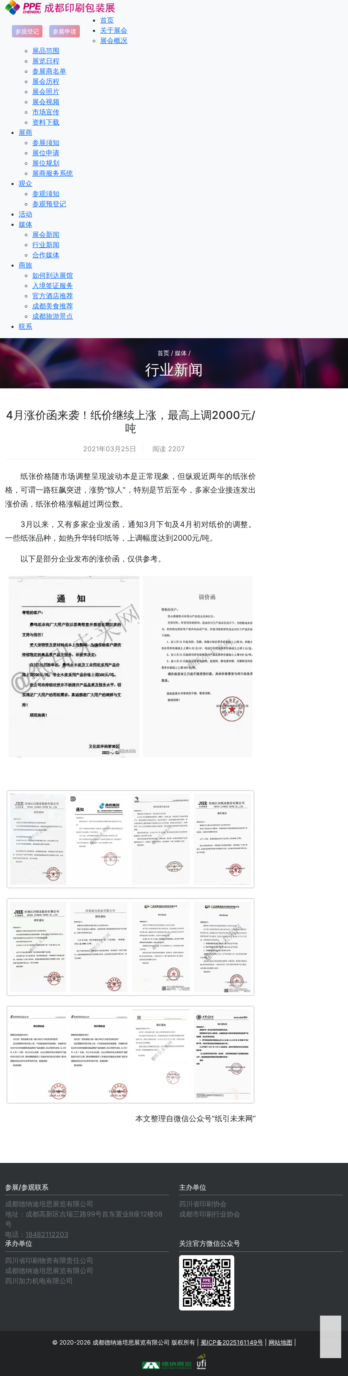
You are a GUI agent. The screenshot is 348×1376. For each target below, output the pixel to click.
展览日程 (45, 61)
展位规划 (45, 163)
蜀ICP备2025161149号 (232, 1342)
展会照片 (45, 91)
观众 (25, 183)
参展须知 (45, 142)
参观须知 (45, 193)
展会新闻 (45, 234)
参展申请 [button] (64, 31)
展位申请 (45, 152)
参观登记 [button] (27, 31)
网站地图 (280, 1342)
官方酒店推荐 (52, 295)
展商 (25, 132)
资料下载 (45, 122)
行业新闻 (45, 244)
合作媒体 (45, 255)
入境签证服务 (52, 285)
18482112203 (46, 1234)
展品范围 (45, 50)
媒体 (25, 224)
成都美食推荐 (52, 306)
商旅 (25, 265)
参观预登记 (49, 203)
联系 (25, 326)
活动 (25, 214)
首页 (107, 20)
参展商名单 (49, 71)
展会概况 (113, 40)
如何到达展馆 (52, 275)
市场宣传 (45, 112)
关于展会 (113, 30)
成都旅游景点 (52, 316)
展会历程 (45, 81)
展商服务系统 (52, 173)
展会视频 (45, 101)
